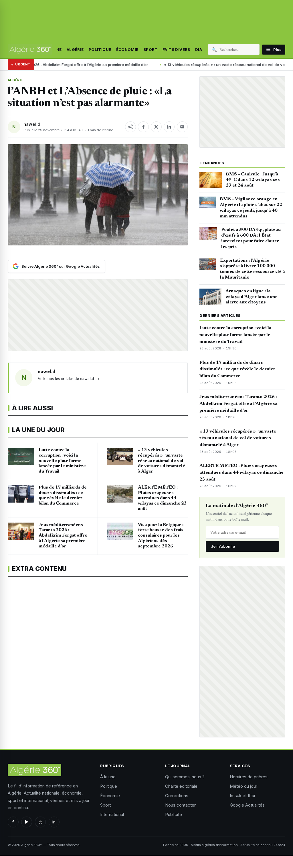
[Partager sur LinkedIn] (169, 126)
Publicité (173, 814)
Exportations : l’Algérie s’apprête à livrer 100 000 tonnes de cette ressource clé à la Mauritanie (252, 269)
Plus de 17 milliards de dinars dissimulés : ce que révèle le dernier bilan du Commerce (237, 369)
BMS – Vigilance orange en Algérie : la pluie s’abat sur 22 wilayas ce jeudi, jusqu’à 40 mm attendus (251, 207)
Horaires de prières (249, 776)
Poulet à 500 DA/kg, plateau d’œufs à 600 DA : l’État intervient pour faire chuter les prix (251, 238)
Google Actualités (247, 805)
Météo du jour (243, 786)
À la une (108, 776)
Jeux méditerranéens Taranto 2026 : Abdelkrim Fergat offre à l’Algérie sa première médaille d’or (238, 404)
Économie (127, 49)
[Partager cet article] (130, 126)
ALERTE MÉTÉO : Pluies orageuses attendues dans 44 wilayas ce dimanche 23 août (241, 472)
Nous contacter (180, 805)
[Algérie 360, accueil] (30, 49)
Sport (150, 49)
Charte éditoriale (181, 786)
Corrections (176, 795)
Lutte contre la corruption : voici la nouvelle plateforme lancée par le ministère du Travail (235, 335)
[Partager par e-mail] (182, 126)
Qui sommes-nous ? (185, 776)
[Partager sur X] (156, 126)
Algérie (75, 49)
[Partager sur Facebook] (143, 126)
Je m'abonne (223, 546)
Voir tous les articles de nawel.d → (68, 378)
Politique (100, 49)
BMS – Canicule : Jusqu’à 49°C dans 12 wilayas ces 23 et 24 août (253, 180)
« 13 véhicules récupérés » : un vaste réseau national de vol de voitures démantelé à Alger (237, 438)
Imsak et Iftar (243, 795)
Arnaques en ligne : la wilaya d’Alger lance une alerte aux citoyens (251, 297)
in (54, 822)
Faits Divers (176, 49)
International (112, 814)
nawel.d (31, 124)
